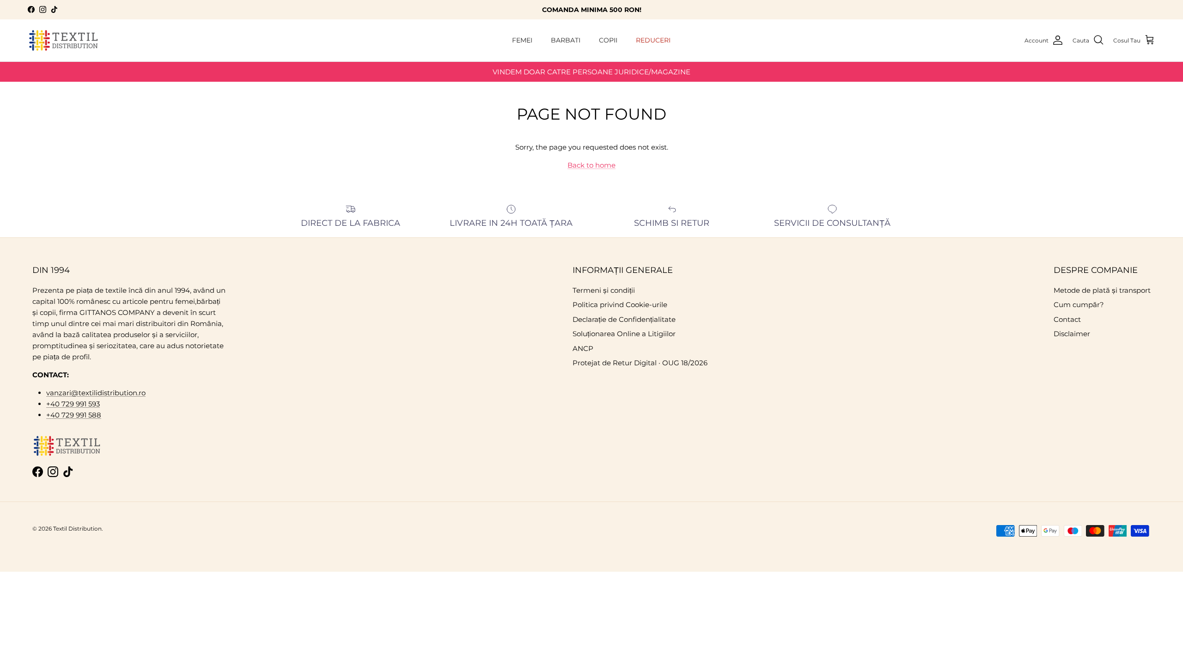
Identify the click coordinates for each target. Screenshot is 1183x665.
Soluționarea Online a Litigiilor (624, 333)
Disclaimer (1072, 333)
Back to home (591, 165)
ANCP (583, 348)
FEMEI (522, 40)
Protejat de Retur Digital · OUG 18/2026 (640, 362)
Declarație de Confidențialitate (624, 319)
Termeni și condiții (604, 290)
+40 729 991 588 (73, 415)
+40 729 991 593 (73, 403)
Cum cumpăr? (1079, 304)
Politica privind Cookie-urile (620, 304)
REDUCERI (653, 40)
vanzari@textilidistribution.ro (96, 392)
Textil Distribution (77, 528)
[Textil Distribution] (63, 40)
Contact (1067, 319)
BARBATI (565, 40)
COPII (608, 40)
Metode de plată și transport (1102, 290)
